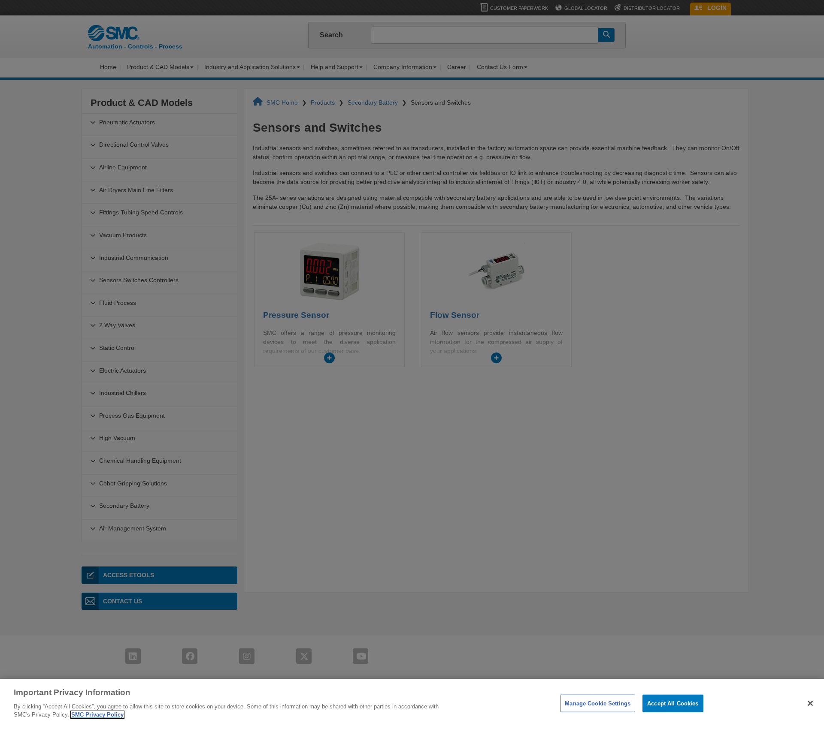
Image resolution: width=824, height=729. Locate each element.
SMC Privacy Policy (97, 714)
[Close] (810, 703)
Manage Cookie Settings (597, 703)
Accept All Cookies (672, 703)
